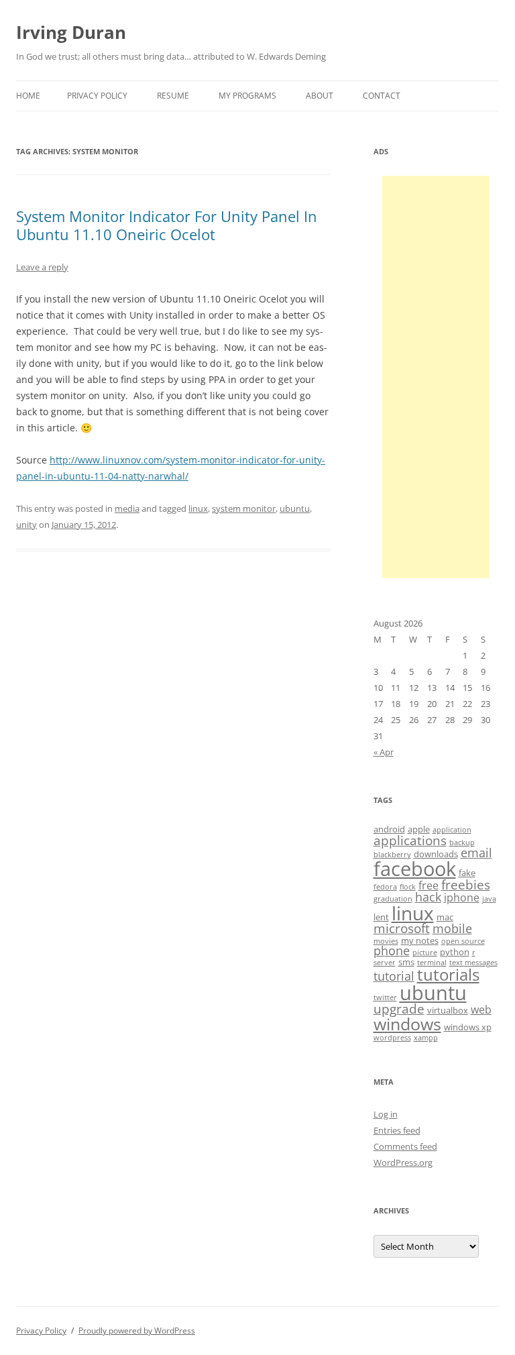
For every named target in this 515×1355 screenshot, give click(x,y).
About (319, 95)
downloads (436, 854)
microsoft (402, 928)
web (481, 1009)
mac (445, 917)
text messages (473, 962)
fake (467, 873)
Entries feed (397, 1130)
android (389, 829)
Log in (386, 1114)
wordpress (392, 1037)
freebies (465, 884)
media (127, 508)
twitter (385, 997)
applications (410, 840)
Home (28, 95)
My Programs (247, 95)
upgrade (399, 1009)
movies (386, 941)
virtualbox (447, 1010)
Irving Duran (71, 32)
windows (407, 1023)
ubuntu (295, 508)
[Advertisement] (436, 377)
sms (406, 962)
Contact (381, 95)
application (452, 829)
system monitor (244, 508)
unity (26, 525)
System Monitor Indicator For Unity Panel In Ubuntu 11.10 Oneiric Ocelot (166, 224)
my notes (420, 940)
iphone (461, 897)
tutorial (394, 976)
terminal (432, 962)
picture (424, 952)
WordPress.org (403, 1162)
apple (419, 829)
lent (381, 917)
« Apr (384, 752)
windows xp (468, 1027)
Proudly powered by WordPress (136, 1330)
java (489, 899)
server (385, 962)
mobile (452, 928)
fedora (385, 886)
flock (408, 886)
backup (462, 842)
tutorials (448, 974)
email (476, 853)
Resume (173, 95)
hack (428, 897)
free (428, 885)
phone (392, 950)
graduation (393, 899)
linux (198, 508)
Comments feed (405, 1146)
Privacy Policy (97, 95)
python (454, 952)
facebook (415, 868)
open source (463, 941)
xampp (426, 1037)
